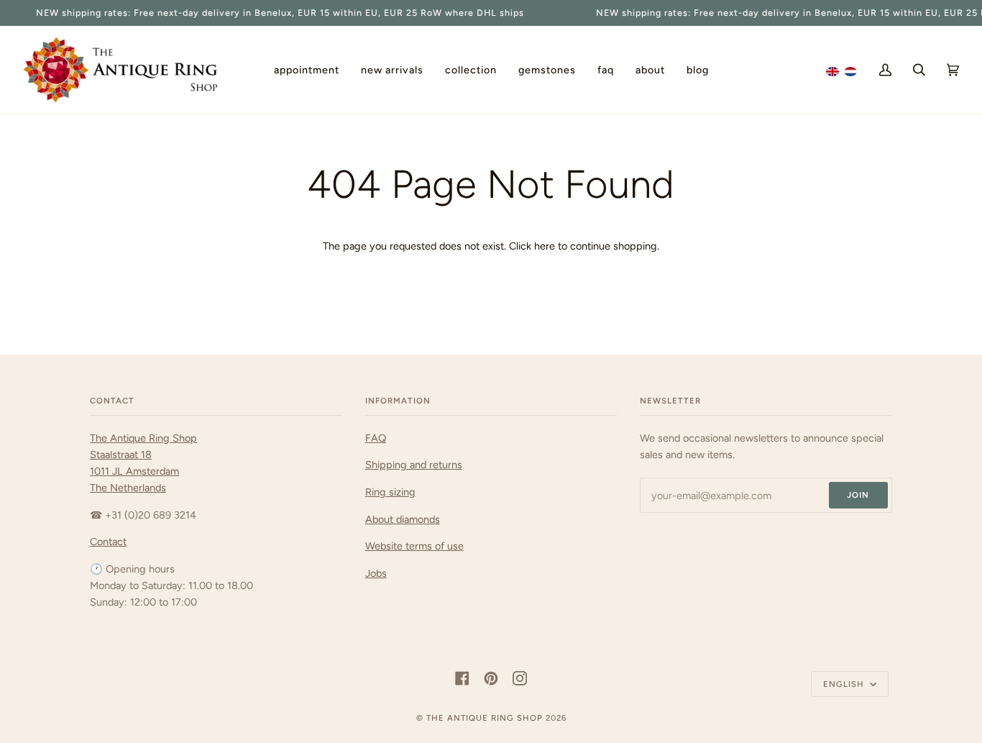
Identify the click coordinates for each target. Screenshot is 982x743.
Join (858, 495)
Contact (108, 541)
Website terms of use (414, 545)
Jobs (376, 573)
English (845, 684)
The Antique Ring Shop (484, 718)
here (544, 246)
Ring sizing (390, 492)
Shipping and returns (413, 464)
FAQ (375, 438)
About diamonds (402, 519)
